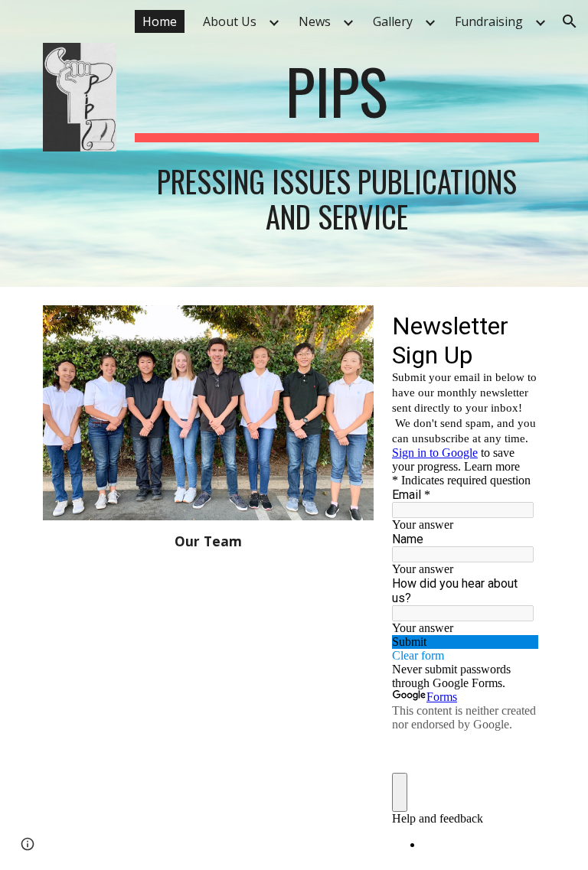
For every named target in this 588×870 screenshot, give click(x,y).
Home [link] (159, 21)
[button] (569, 21)
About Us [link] (229, 21)
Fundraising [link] (489, 21)
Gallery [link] (393, 21)
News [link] (315, 21)
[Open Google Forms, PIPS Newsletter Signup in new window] (516, 325)
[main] (336, 98)
